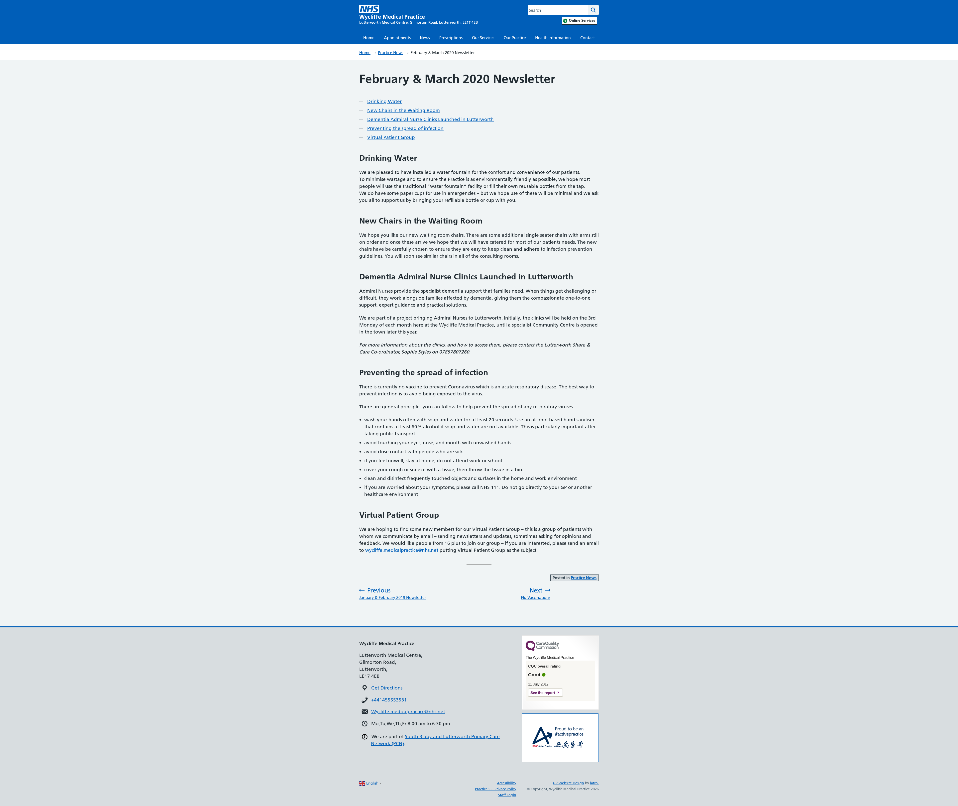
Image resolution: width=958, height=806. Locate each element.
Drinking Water (384, 101)
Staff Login (507, 795)
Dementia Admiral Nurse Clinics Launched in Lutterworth (430, 119)
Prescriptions (451, 37)
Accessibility (506, 783)
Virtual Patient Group (391, 137)
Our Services (483, 37)
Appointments (397, 37)
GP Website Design (568, 783)
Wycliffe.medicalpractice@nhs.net (408, 711)
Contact (587, 37)
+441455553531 (389, 700)
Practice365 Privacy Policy (495, 789)
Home (368, 37)
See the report (542, 693)
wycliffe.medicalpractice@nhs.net (401, 550)
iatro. (594, 783)
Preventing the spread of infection (405, 128)
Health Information (553, 37)
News (425, 37)
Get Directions (386, 688)
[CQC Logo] (542, 650)
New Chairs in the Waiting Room (403, 110)
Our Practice (515, 37)
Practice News (390, 52)
